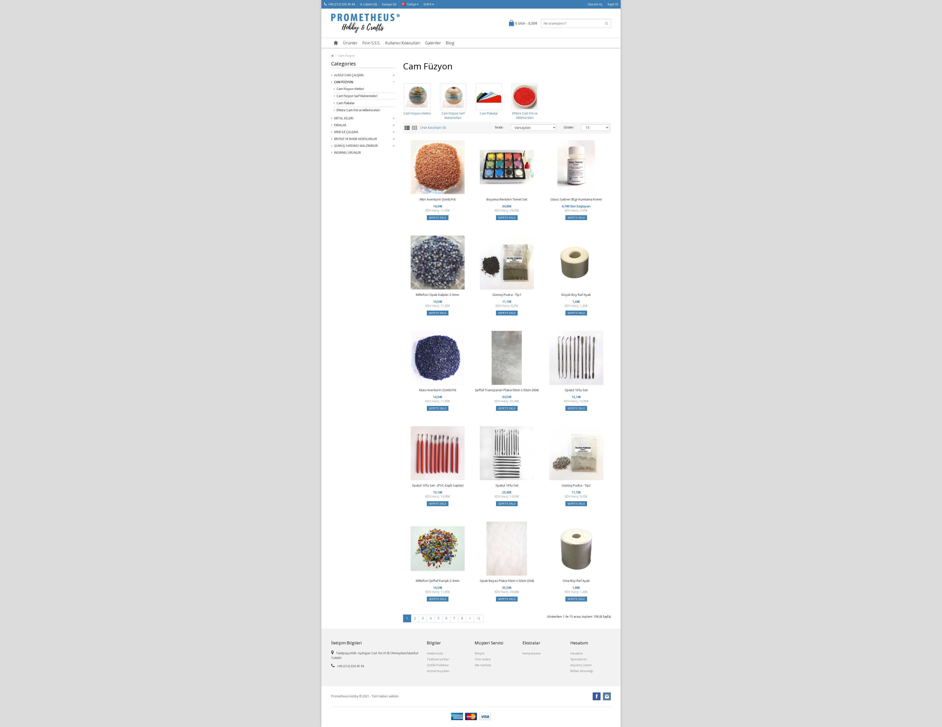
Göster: (569, 127)
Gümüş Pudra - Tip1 (506, 294)
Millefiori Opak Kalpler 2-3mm (437, 294)
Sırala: (499, 127)
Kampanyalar (532, 653)
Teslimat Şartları (438, 659)
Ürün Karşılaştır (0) (433, 128)
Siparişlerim (578, 659)
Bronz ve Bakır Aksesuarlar (355, 139)
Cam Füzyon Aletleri (350, 89)
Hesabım (576, 653)
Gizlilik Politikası (438, 665)
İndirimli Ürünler (347, 152)
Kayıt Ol (613, 4)
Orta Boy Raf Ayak (576, 580)
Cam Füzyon (347, 55)
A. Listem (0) (368, 4)
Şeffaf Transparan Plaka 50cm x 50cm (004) (506, 390)
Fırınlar (340, 125)
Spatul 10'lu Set (576, 390)
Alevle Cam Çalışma (349, 75)
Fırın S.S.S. (371, 43)
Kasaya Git (389, 4)
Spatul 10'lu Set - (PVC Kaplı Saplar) (437, 485)
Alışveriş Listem (581, 665)
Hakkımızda (435, 653)
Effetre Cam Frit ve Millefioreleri (358, 110)
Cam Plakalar (346, 103)
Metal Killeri (343, 118)
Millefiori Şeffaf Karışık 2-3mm (437, 580)
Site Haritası (483, 665)
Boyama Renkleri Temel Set (506, 199)
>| (478, 618)
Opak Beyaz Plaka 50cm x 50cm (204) (507, 580)
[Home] (332, 55)
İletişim (479, 653)
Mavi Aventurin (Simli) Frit (437, 390)
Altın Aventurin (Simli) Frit (437, 199)
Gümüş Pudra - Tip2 (576, 485)
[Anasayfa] (335, 43)
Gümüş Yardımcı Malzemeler (356, 146)
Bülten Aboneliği (581, 671)
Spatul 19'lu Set (507, 485)
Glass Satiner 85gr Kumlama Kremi (576, 199)
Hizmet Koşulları (438, 671)
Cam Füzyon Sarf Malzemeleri (357, 96)
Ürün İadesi (483, 659)
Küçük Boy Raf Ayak (576, 294)
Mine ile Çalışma (346, 132)
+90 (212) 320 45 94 (341, 4)
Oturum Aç (595, 4)
